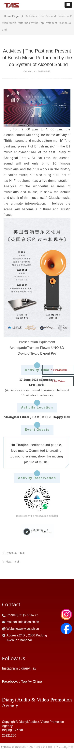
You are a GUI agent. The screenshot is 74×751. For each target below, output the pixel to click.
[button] (68, 5)
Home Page (11, 16)
